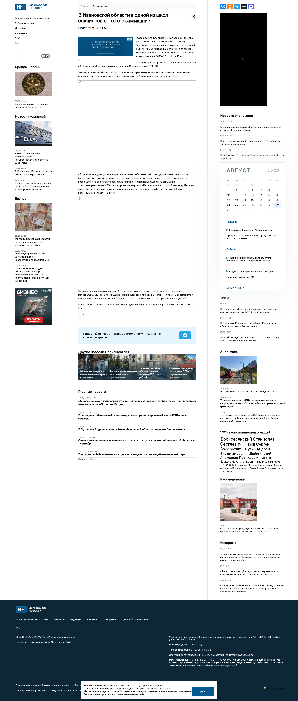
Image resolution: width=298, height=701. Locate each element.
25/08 (223, 389)
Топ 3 (224, 298)
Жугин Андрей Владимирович (245, 451)
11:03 (229, 318)
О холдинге (109, 619)
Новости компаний (30, 116)
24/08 (223, 397)
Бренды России (27, 67)
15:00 (23, 251)
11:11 (228, 304)
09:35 (229, 121)
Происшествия (100, 6)
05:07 (229, 136)
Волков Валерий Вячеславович (264, 468)
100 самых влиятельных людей (32, 17)
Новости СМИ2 (87, 459)
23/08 (223, 412)
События (231, 249)
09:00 (24, 101)
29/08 (17, 101)
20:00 (229, 389)
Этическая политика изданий (32, 619)
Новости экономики (236, 115)
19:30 (228, 412)
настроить (103, 694)
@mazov (55, 642)
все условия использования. (176, 691)
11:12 (23, 180)
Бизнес (20, 198)
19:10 (229, 150)
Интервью (21, 27)
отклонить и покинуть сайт (129, 694)
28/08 (17, 150)
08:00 (229, 397)
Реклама (92, 619)
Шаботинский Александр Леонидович (245, 455)
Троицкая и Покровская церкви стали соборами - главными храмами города (248, 259)
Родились (232, 221)
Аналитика (21, 33)
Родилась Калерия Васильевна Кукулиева (253, 271)
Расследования (233, 479)
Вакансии (59, 619)
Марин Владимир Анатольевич (245, 459)
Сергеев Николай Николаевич (255, 464)
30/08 (223, 121)
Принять (203, 691)
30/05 (223, 580)
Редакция (75, 619)
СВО (17, 38)
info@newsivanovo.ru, (213, 654)
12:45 (23, 150)
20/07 (223, 566)
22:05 (23, 236)
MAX (68, 642)
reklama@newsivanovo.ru (239, 654)
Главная (85, 6)
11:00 (23, 265)
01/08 (222, 548)
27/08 (17, 168)
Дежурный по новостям (135, 619)
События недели (24, 23)
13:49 (23, 168)
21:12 (228, 566)
